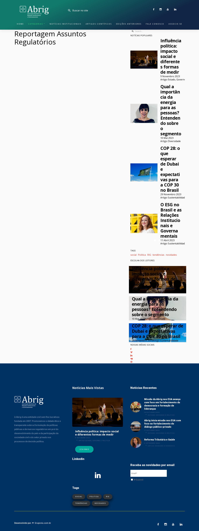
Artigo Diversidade (170, 141)
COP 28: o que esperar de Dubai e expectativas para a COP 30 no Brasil (170, 169)
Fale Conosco (155, 24)
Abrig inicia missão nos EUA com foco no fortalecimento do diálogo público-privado (162, 423)
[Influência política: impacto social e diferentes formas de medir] (144, 59)
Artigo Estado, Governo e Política (178, 79)
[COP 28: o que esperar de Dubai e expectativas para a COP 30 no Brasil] (144, 172)
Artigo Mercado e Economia (161, 446)
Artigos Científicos (99, 24)
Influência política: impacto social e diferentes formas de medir (170, 56)
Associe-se (175, 24)
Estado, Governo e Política (161, 415)
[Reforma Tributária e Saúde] (135, 442)
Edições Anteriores (128, 24)
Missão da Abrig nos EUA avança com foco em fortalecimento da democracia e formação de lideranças (162, 404)
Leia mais (84, 449)
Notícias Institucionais (65, 24)
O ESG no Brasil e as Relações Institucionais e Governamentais (171, 220)
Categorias (35, 24)
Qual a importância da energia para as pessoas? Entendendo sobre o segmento (170, 110)
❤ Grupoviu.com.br (41, 523)
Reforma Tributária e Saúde (159, 439)
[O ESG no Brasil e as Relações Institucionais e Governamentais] (144, 223)
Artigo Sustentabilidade (173, 197)
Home (20, 24)
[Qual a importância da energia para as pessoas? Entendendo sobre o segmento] (144, 113)
